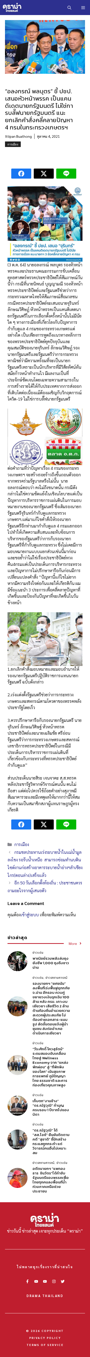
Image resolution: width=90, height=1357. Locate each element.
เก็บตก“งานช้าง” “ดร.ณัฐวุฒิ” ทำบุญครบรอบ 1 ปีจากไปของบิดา (50, 1107)
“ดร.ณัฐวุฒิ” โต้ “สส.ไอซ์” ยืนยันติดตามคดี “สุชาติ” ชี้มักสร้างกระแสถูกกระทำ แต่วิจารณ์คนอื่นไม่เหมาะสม (51, 1141)
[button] (69, 7)
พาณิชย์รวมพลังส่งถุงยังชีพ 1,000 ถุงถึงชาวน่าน (50, 962)
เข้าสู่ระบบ (29, 914)
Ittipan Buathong (18, 136)
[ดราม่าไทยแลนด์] (12, 7)
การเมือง (13, 144)
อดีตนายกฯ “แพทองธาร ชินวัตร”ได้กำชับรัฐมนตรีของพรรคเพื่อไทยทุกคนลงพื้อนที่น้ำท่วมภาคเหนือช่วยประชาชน (50, 1180)
